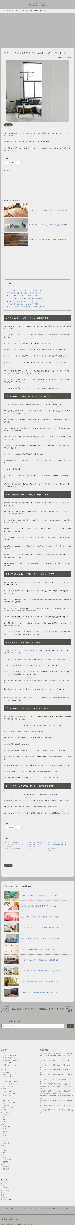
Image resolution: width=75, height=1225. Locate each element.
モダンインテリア (8, 1062)
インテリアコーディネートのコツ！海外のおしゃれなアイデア (40, 971)
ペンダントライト (8, 1159)
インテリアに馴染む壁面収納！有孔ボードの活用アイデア (39, 949)
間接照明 (5, 1162)
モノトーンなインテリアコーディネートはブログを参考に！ (26, 307)
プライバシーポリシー (7, 1200)
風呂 (2, 1164)
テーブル (5, 1138)
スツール (5, 1131)
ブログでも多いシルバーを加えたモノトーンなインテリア (26, 298)
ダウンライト (6, 1157)
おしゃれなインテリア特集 (10, 1060)
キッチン (3, 1088)
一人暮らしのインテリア (10, 1065)
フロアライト (5, 1110)
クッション (6, 1129)
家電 (2, 1145)
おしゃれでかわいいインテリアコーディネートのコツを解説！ (40, 917)
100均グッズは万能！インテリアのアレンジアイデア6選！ (39, 895)
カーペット (4, 1079)
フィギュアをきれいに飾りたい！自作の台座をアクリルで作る (48, 225)
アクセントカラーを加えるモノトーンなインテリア (24, 301)
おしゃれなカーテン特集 (10, 1072)
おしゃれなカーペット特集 (10, 1081)
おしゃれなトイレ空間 (9, 1103)
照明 (2, 1155)
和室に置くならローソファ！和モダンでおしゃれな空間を (56, 1053)
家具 (2, 1124)
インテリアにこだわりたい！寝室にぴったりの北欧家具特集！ (40, 960)
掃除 (4, 1119)
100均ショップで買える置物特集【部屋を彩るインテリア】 (39, 906)
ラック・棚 (6, 1143)
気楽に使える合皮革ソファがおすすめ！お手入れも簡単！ (56, 1091)
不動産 (4, 1114)
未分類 (3, 1152)
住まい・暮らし (5, 1112)
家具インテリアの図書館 (15, 1224)
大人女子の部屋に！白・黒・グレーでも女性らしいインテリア (35, 843)
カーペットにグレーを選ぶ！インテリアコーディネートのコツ (13, 843)
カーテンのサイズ (8, 1074)
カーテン (3, 1070)
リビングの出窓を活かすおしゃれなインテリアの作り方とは (39, 981)
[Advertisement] (37, 30)
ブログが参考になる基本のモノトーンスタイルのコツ (24, 293)
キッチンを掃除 (7, 1096)
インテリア (10, 11)
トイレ (3, 1098)
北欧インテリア (7, 1067)
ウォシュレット (7, 1100)
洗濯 (4, 1122)
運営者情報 (4, 1197)
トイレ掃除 (6, 1105)
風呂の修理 (6, 1166)
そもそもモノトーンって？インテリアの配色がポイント (25, 290)
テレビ (4, 1148)
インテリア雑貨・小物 (9, 1058)
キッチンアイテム (8, 1091)
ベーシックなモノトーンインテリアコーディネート (24, 296)
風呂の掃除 (6, 1169)
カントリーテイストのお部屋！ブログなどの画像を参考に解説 (48, 210)
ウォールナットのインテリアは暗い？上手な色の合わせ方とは (48, 239)
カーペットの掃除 (8, 1084)
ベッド (4, 1140)
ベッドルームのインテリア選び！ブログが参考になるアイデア (57, 844)
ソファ (4, 1133)
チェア (4, 1136)
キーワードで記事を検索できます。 (12, 1021)
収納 (4, 1117)
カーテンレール (7, 1077)
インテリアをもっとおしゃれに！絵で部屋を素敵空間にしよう (40, 927)
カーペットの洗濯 (8, 1086)
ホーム (3, 11)
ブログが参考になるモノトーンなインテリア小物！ (24, 304)
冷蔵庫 (4, 1150)
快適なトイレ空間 (8, 1107)
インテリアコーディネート (10, 1055)
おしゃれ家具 (6, 1126)
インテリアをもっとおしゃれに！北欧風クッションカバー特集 (40, 938)
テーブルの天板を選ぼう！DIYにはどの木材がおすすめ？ (56, 1084)
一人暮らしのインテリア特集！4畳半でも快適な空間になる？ (40, 992)
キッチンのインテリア (9, 1093)
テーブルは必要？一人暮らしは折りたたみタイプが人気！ (56, 1093)
